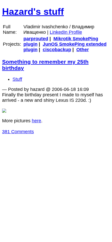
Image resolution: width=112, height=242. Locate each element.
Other (82, 49)
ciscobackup (57, 49)
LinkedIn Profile (66, 32)
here (36, 120)
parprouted (35, 38)
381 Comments (18, 131)
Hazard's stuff (33, 11)
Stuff (17, 79)
